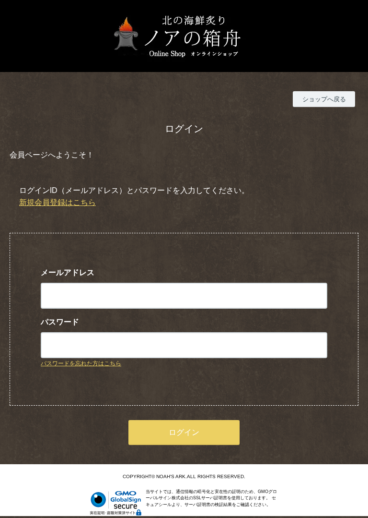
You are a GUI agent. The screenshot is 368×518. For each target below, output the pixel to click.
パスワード (60, 322)
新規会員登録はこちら (57, 202)
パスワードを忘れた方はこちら (81, 363)
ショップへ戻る (324, 99)
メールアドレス (67, 272)
